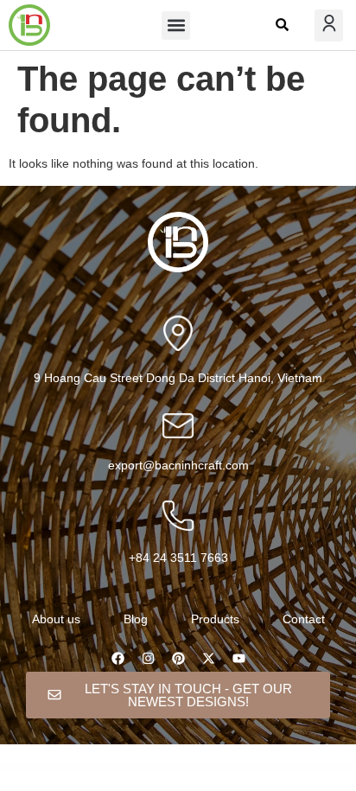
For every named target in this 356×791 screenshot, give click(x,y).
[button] (176, 25)
